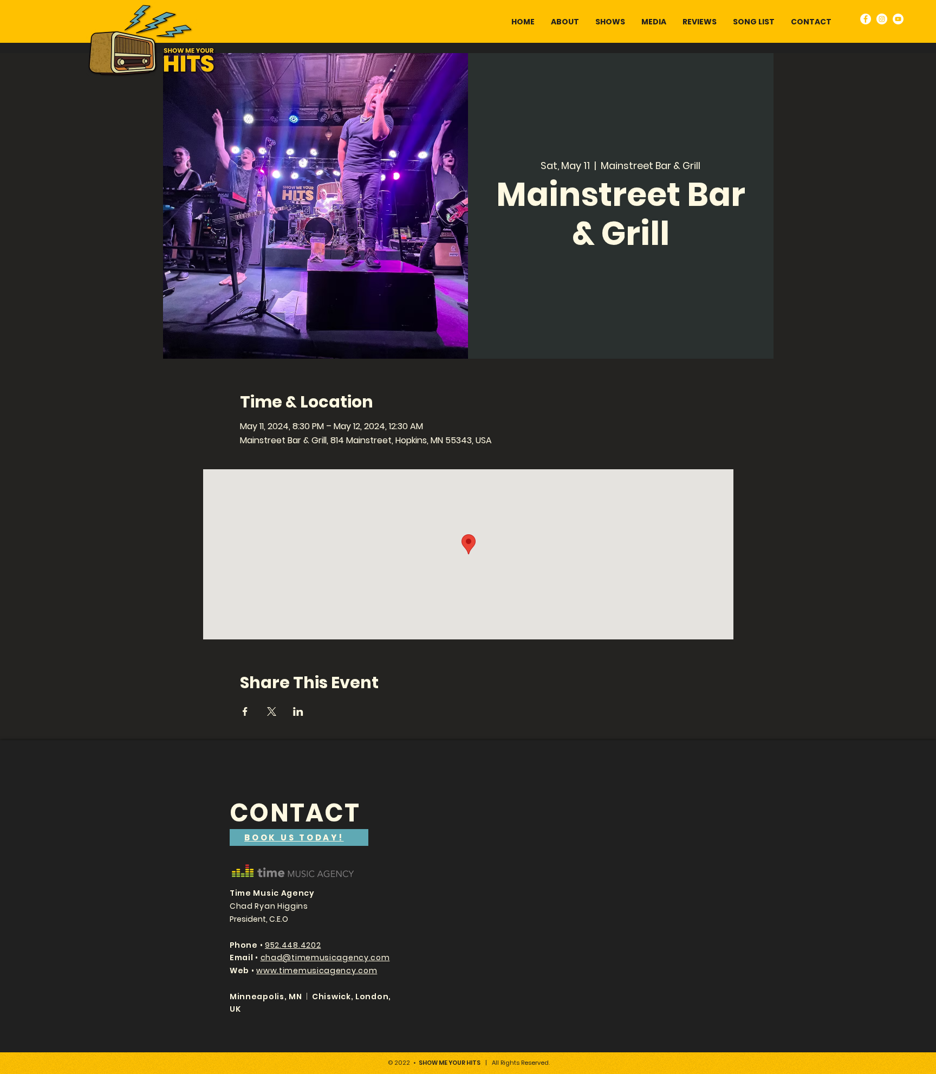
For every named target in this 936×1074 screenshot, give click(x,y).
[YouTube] (898, 19)
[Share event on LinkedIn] (298, 711)
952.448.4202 (293, 945)
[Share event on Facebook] (245, 711)
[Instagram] (881, 19)
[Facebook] (865, 19)
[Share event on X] (271, 711)
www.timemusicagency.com (316, 970)
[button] (653, 21)
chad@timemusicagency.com (325, 957)
